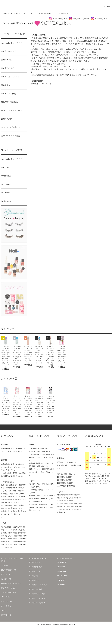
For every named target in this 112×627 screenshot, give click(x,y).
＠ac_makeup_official (81, 18)
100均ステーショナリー (38, 598)
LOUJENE (61, 580)
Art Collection (62, 576)
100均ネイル (34, 580)
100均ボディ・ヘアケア (38, 585)
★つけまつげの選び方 (10, 127)
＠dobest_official (101, 18)
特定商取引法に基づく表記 (11, 583)
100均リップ (34, 576)
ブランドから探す (63, 13)
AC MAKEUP (62, 562)
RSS (3, 597)
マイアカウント (7, 601)
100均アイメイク (35, 562)
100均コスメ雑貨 (35, 589)
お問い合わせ (6, 615)
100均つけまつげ (35, 567)
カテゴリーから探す (44, 13)
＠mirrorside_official (59, 18)
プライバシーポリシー (9, 588)
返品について (6, 579)
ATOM (8, 597)
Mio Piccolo (61, 571)
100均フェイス (34, 571)
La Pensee (61, 567)
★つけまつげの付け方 (10, 136)
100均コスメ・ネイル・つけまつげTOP (17, 13)
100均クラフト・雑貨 (37, 594)
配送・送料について (8, 574)
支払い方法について (8, 570)
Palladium (61, 585)
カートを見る (6, 606)
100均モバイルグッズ (37, 603)
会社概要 (4, 565)
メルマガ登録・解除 (8, 592)
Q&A (3, 610)
